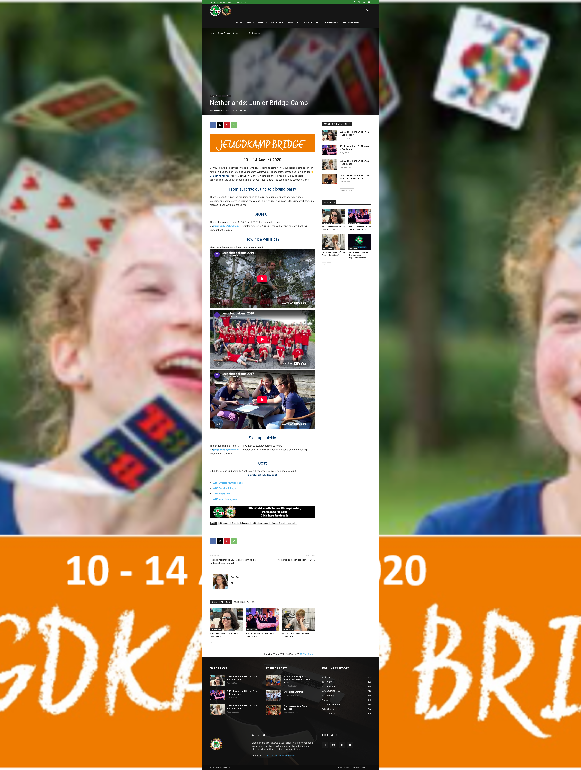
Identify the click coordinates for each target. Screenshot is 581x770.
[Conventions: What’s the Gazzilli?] (273, 710)
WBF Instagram (221, 493)
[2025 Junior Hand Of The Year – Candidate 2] (262, 619)
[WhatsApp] (234, 125)
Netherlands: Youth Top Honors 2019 (296, 559)
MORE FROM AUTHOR (244, 602)
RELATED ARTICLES (221, 602)
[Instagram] (359, 2)
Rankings (330, 22)
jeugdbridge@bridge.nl (226, 226)
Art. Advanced (216, 629)
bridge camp (223, 523)
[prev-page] (211, 642)
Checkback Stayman (294, 692)
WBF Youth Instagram (225, 499)
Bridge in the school (260, 523)
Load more (345, 190)
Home (239, 22)
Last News (227, 96)
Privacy (356, 767)
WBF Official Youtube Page (228, 482)
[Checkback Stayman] (273, 695)
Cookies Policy (344, 767)
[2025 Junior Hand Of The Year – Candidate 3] (226, 619)
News (261, 22)
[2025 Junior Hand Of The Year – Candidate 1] (298, 619)
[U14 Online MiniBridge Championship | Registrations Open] (359, 242)
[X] (220, 125)
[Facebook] (354, 2)
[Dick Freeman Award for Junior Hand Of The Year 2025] (329, 179)
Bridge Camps (224, 33)
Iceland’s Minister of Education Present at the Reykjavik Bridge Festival (233, 561)
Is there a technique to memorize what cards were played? (297, 679)
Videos (292, 22)
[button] (367, 10)
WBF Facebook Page (224, 488)
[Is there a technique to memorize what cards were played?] (273, 680)
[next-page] (216, 642)
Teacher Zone (310, 22)
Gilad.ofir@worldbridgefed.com (280, 755)
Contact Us (241, 2)
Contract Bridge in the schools (283, 523)
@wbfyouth (308, 653)
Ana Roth (216, 110)
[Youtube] (369, 2)
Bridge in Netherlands (240, 523)
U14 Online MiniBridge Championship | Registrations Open (358, 255)
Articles (276, 22)
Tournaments (351, 22)
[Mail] (364, 2)
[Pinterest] (227, 125)
